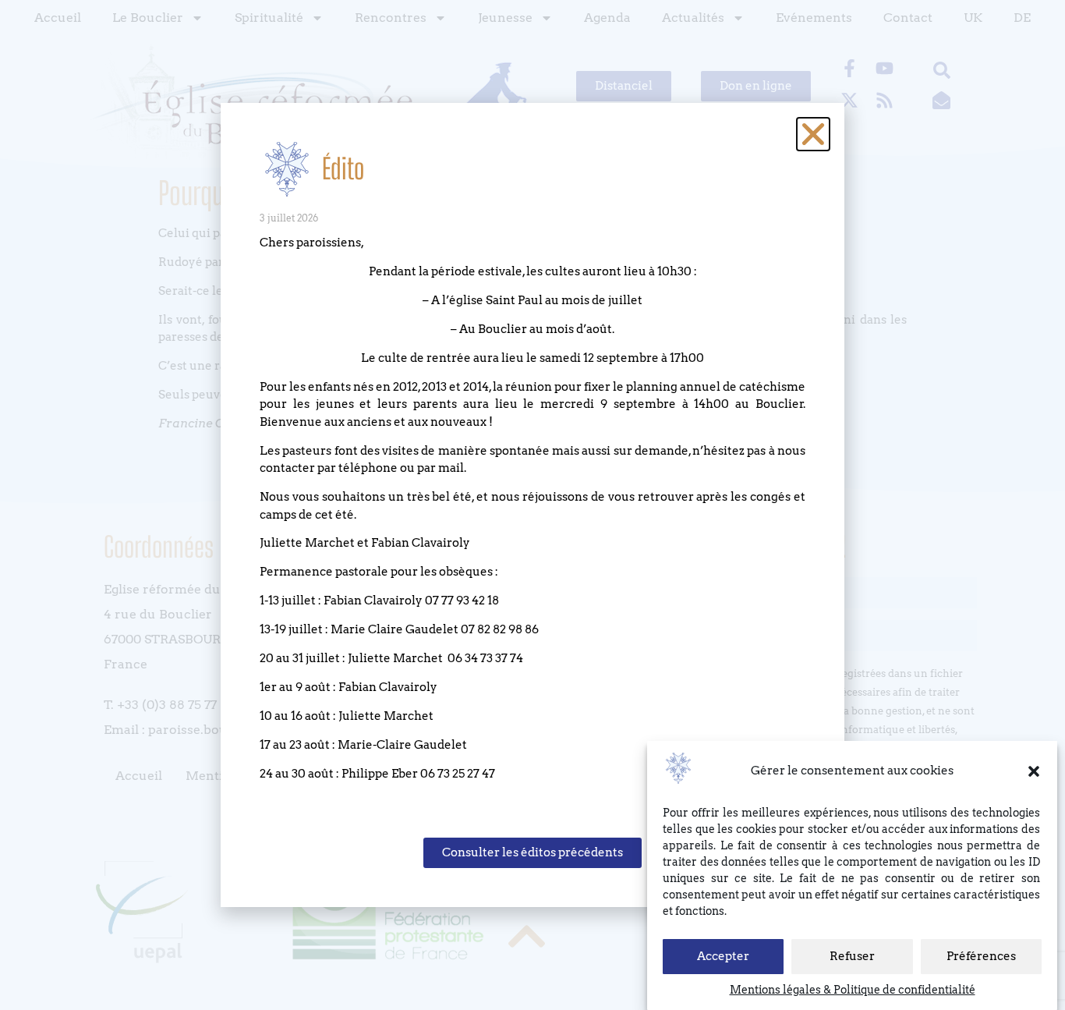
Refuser (852, 957)
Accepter (723, 957)
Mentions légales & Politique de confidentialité (852, 989)
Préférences (981, 957)
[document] (532, 505)
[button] (1034, 771)
